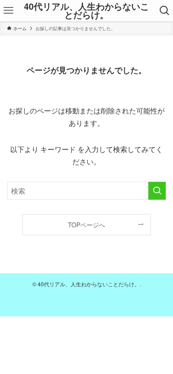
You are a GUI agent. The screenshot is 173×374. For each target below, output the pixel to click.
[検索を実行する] (157, 191)
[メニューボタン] (8, 10)
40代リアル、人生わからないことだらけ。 (86, 10)
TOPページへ (86, 224)
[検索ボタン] (164, 10)
